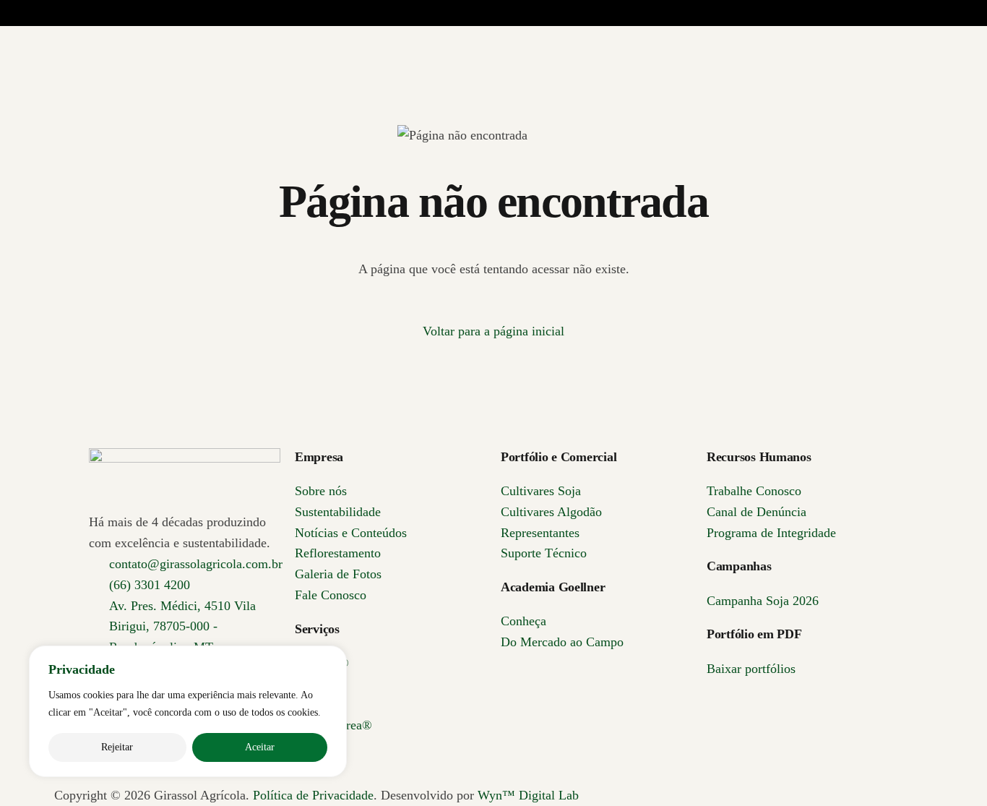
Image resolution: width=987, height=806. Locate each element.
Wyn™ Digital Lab (528, 795)
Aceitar (260, 747)
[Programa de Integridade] (750, 107)
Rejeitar (117, 747)
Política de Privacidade (313, 795)
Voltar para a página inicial (493, 331)
